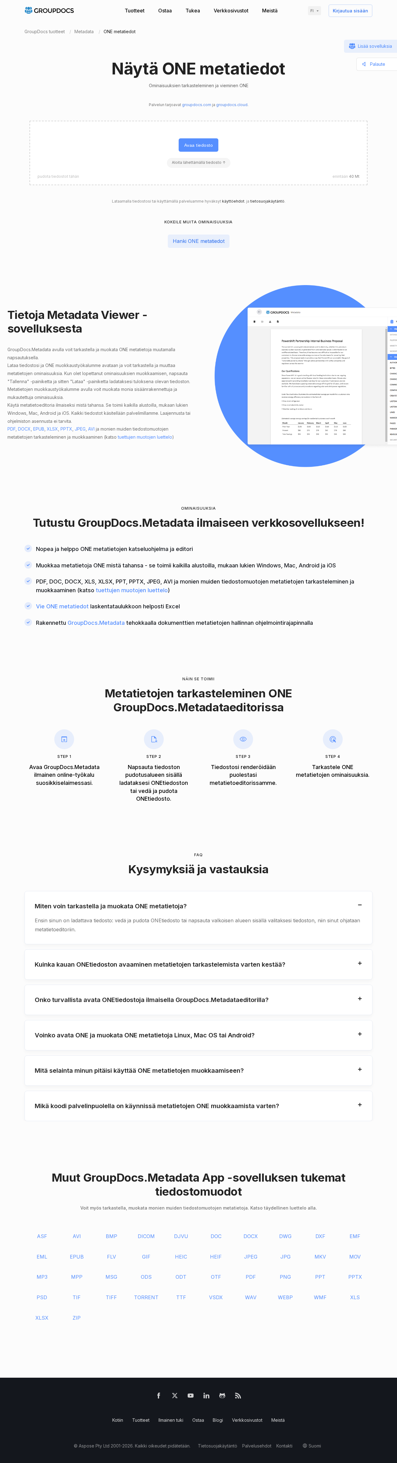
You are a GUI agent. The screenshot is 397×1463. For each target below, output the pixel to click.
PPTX (66, 429)
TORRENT (146, 1297)
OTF (216, 1277)
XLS (355, 1297)
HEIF (216, 1257)
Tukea (192, 10)
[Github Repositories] (222, 1396)
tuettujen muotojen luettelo (145, 437)
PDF (11, 429)
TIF (77, 1297)
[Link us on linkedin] (206, 1396)
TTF (181, 1297)
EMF (355, 1236)
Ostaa (165, 10)
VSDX (216, 1297)
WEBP (285, 1297)
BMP (111, 1236)
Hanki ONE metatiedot (199, 241)
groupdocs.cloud (232, 104)
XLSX (52, 429)
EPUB (38, 429)
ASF (42, 1236)
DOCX (24, 429)
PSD (42, 1297)
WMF (320, 1297)
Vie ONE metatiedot (62, 606)
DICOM (146, 1236)
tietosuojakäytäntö (267, 201)
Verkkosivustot (231, 10)
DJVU (181, 1236)
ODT (181, 1277)
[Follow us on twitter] (175, 1396)
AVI (91, 429)
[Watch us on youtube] (191, 1396)
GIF (146, 1257)
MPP (77, 1277)
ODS (146, 1277)
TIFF (111, 1297)
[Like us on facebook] (159, 1396)
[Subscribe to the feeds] (238, 1396)
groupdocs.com (196, 104)
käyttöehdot (233, 201)
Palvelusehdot (256, 1445)
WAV (250, 1297)
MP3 (42, 1277)
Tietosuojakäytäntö (217, 1445)
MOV (355, 1257)
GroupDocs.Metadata (136, 523)
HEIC (181, 1257)
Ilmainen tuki (170, 1420)
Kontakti (284, 1445)
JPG (285, 1257)
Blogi (218, 1420)
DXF (320, 1236)
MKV (320, 1257)
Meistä (270, 10)
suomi (315, 1445)
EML (42, 1257)
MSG (111, 1277)
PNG (285, 1277)
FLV (111, 1257)
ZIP (77, 1318)
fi (312, 10)
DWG (285, 1236)
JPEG (80, 429)
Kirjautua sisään (350, 10)
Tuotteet (135, 10)
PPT (320, 1277)
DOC (216, 1236)
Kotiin (117, 1420)
